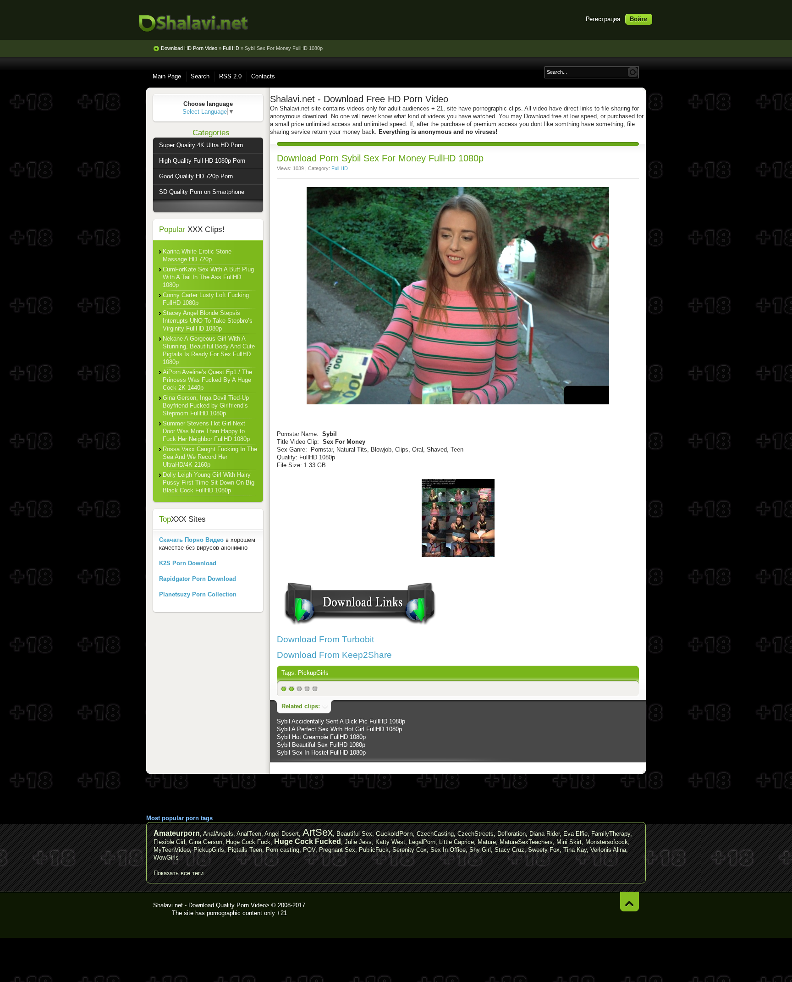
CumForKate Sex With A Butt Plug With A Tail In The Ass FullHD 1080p (208, 277)
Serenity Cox (409, 849)
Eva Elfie (575, 833)
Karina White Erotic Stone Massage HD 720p (197, 255)
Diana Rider (544, 833)
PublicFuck (374, 849)
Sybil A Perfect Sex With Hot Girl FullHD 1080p (339, 729)
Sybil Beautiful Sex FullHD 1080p (321, 744)
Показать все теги (179, 873)
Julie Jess (358, 842)
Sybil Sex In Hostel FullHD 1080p (321, 752)
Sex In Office (448, 849)
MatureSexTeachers (526, 842)
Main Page (167, 76)
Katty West (390, 842)
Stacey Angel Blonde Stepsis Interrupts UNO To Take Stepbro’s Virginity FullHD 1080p (208, 320)
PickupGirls (313, 672)
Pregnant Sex (337, 849)
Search (200, 76)
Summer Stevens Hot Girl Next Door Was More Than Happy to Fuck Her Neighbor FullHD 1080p (206, 431)
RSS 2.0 (230, 76)
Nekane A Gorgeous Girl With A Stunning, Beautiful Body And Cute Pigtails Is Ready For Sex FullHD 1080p (209, 350)
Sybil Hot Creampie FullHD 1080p (321, 737)
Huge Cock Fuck (248, 842)
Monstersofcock (606, 842)
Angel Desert (281, 833)
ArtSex (317, 832)
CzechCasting (435, 833)
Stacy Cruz (509, 849)
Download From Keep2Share (334, 655)
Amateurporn (177, 833)
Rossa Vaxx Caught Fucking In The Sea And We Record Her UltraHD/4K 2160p (210, 457)
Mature (487, 842)
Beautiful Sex (354, 833)
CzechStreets (475, 833)
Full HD (339, 168)
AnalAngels (218, 833)
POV (309, 849)
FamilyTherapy (610, 833)
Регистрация (603, 19)
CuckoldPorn (394, 833)
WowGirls (166, 857)
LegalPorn (422, 842)
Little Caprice (456, 842)
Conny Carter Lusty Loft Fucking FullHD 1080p (206, 299)
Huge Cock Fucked (307, 841)
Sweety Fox (544, 849)
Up (629, 901)
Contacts (263, 76)
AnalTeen (248, 833)
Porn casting (282, 849)
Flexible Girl (169, 842)
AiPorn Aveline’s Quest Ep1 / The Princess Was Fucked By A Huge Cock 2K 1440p (207, 380)
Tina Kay (575, 849)
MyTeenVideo (172, 849)
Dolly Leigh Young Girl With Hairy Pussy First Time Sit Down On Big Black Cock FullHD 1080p (208, 482)
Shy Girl (480, 849)
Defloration (511, 833)
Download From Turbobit (325, 639)
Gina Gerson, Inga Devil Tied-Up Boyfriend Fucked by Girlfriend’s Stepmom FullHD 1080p (206, 405)
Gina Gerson (205, 842)
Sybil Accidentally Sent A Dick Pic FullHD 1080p (341, 721)
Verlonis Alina (608, 849)
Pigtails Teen (245, 849)
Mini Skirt (569, 842)
